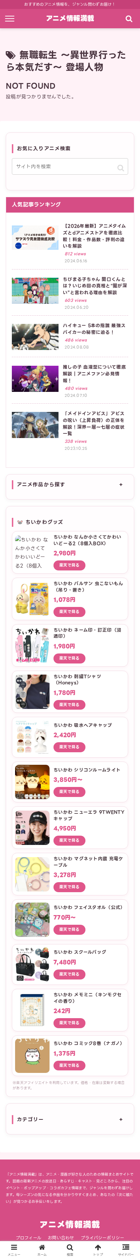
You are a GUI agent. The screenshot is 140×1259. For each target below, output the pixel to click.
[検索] (129, 18)
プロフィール (29, 1237)
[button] (121, 168)
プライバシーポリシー (103, 1237)
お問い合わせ (61, 1237)
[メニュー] (11, 18)
